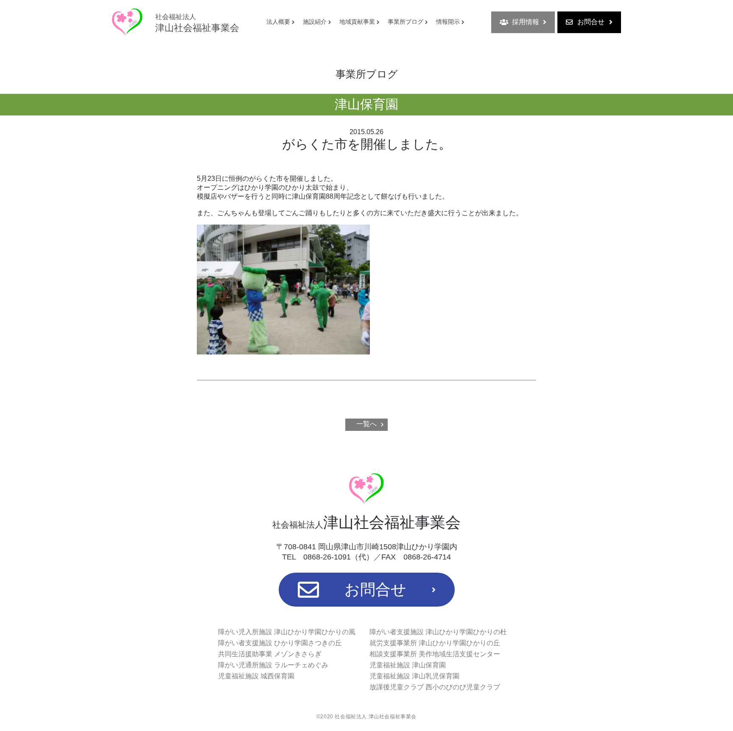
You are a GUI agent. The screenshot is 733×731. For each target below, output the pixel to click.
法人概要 (278, 21)
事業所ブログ (405, 21)
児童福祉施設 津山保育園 (407, 665)
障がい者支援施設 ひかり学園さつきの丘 (280, 643)
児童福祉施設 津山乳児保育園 (414, 676)
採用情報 (525, 21)
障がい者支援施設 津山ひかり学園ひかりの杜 (438, 631)
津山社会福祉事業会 (197, 23)
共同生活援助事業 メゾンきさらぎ (270, 654)
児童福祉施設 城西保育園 (256, 676)
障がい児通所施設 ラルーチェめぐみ (273, 665)
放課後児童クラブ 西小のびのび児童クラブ (434, 687)
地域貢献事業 (357, 21)
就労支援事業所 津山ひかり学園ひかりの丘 (434, 643)
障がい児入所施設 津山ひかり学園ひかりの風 (286, 631)
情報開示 (448, 21)
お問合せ (590, 21)
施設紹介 (315, 21)
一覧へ (366, 423)
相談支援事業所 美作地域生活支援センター (434, 654)
